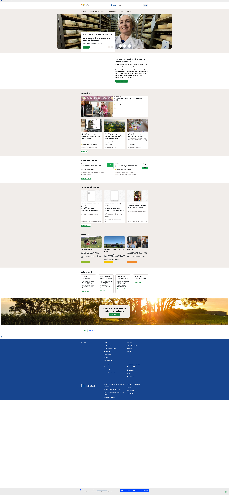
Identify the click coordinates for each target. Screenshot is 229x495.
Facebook (132, 366)
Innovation (129, 348)
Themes (122, 11)
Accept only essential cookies (140, 490)
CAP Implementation (132, 345)
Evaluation (129, 351)
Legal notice (130, 393)
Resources (129, 11)
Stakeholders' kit (108, 360)
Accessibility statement (109, 373)
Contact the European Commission (112, 389)
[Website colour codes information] (226, 492)
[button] (87, 47)
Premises (106, 357)
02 (124, 45)
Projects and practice (113, 11)
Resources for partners (109, 397)
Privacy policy (130, 390)
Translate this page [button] (93, 330)
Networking (103, 11)
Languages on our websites (133, 384)
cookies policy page (102, 490)
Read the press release (121, 81)
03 (129, 45)
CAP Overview (107, 354)
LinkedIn (132, 370)
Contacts (106, 366)
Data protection (107, 369)
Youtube (132, 376)
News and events (93, 11)
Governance (107, 351)
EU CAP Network (84, 11)
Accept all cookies (125, 490)
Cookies (129, 387)
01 (120, 45)
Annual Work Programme (110, 348)
